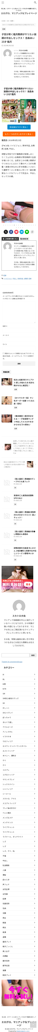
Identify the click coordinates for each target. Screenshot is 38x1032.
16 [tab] (35, 225)
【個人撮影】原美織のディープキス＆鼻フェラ (24, 480)
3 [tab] (8, 225)
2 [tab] (6, 225)
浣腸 (4, 913)
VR (4, 703)
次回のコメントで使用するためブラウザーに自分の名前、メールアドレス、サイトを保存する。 (18, 356)
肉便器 (5, 956)
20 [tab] (23, 228)
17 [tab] (16, 228)
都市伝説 (6, 965)
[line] (27, 232)
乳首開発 (6, 865)
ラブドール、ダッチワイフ (13, 836)
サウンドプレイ (8, 779)
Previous (3, 212)
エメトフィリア (8, 751)
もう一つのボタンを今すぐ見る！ (19, 134)
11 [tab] (25, 225)
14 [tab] (31, 225)
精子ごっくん (8, 946)
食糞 (4, 970)
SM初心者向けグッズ (11, 698)
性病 (4, 908)
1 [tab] (4, 225)
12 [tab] (27, 225)
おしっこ (6, 708)
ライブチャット (8, 827)
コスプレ (6, 770)
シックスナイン (8, 784)
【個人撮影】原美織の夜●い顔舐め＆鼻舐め (24, 532)
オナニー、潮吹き (9, 755)
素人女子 (6, 951)
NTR (4, 689)
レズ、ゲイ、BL (9, 851)
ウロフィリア (8, 741)
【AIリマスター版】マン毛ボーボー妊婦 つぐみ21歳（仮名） (24, 400)
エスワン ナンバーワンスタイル (15, 746)
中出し (15, 278)
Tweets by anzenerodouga (12, 661)
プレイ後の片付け (9, 808)
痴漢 (4, 932)
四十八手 (6, 879)
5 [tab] (12, 225)
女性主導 (6, 889)
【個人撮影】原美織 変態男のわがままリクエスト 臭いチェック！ (25, 515)
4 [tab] (10, 225)
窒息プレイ (7, 941)
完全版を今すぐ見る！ (19, 127)
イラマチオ (7, 736)
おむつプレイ (8, 712)
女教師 (26, 278)
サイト (5, 344)
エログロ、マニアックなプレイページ (19, 13)
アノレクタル (8, 731)
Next (34, 212)
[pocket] (16, 232)
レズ (4, 841)
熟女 (4, 918)
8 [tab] (18, 225)
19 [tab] (21, 228)
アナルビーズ (8, 727)
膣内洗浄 (6, 960)
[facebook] (11, 232)
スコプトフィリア (9, 803)
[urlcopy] (32, 232)
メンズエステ (8, 817)
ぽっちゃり (7, 717)
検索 (33, 655)
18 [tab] (18, 228)
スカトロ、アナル (9, 798)
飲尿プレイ (7, 975)
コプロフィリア (8, 774)
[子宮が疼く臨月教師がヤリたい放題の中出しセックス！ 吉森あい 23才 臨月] (22, 232)
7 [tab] (16, 225)
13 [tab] (29, 225)
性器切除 (6, 903)
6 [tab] (14, 225)
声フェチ (6, 884)
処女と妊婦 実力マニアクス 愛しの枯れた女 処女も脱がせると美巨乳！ (24, 382)
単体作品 (20, 278)
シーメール (7, 793)
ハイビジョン (8, 278)
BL (4, 679)
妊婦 (4, 275)
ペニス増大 (7, 813)
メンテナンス (8, 822)
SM (4, 693)
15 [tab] (33, 225)
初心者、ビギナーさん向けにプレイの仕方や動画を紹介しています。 (19, 1018)
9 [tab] (21, 225)
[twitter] (6, 232)
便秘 (4, 875)
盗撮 (4, 937)
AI (3, 674)
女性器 (5, 894)
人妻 (4, 870)
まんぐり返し (8, 722)
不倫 (4, 856)
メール (6, 335)
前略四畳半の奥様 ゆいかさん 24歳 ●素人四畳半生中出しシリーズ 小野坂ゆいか (25, 551)
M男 (4, 684)
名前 (5, 326)
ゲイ (4, 760)
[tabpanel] (18, 212)
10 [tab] (23, 225)
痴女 (4, 927)
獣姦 (4, 922)
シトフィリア (8, 789)
